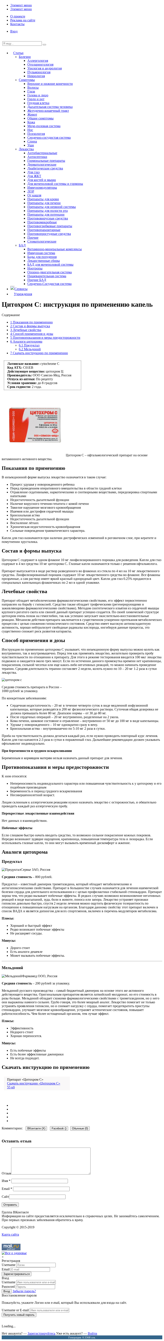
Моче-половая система (43, 126)
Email (7, 1189)
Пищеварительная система (46, 276)
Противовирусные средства (47, 218)
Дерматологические (41, 164)
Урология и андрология (44, 68)
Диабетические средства (45, 168)
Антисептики (37, 157)
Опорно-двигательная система (49, 272)
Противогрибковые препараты (49, 226)
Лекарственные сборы (43, 260)
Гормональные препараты (46, 160)
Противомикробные (42, 222)
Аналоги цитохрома (26, 341)
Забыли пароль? (24, 1291)
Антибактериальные (42, 153)
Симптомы (27, 80)
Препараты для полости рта (47, 210)
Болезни (25, 57)
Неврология (36, 76)
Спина (32, 141)
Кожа (31, 122)
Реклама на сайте (22, 20)
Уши (30, 145)
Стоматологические (41, 241)
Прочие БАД (36, 280)
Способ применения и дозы (31, 334)
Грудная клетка (38, 103)
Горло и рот (35, 99)
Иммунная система (41, 253)
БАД (22, 245)
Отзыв (6, 1173)
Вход (14, 31)
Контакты (17, 24)
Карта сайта (10, 1234)
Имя (6, 1181)
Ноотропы (34, 268)
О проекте (17, 16)
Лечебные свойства (25, 330)
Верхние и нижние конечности (50, 83)
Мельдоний (30, 349)
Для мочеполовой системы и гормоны (55, 184)
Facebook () (59, 1128)
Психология (36, 134)
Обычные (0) (80, 1128)
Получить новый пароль (19, 1314)
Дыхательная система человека (50, 107)
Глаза (31, 91)
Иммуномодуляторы (42, 187)
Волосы (33, 87)
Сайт (5, 1196)
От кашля (34, 195)
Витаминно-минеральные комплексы (54, 249)
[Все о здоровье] (14, 1253)
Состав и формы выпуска (30, 326)
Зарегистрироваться (16, 1274)
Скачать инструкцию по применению (39, 353)
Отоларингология (40, 64)
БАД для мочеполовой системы (50, 264)
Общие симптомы (40, 118)
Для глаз (33, 172)
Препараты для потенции (45, 214)
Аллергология (37, 60)
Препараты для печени (44, 203)
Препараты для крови (43, 199)
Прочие (32, 237)
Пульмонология (38, 72)
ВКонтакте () (36, 1128)
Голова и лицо (37, 95)
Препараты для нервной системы (51, 207)
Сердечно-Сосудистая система (49, 284)
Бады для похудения (42, 257)
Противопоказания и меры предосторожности (45, 337)
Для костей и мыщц (41, 180)
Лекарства (26, 149)
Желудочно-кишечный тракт (48, 110)
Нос (30, 130)
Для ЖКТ (34, 176)
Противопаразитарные (43, 230)
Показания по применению (31, 322)
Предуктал (29, 345)
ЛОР (30, 191)
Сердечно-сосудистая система (49, 137)
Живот (32, 114)
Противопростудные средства (49, 234)
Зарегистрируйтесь (41, 1333)
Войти (92, 1333)
